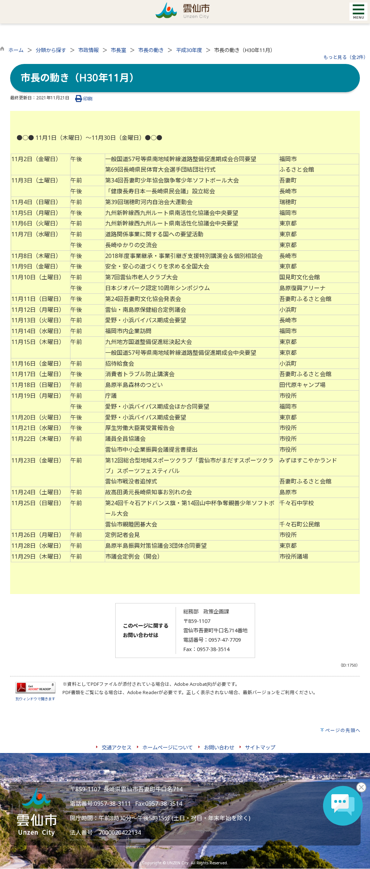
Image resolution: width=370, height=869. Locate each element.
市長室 (118, 50)
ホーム (15, 50)
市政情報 (88, 50)
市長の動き (151, 50)
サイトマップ (260, 747)
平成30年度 (189, 50)
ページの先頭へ (343, 730)
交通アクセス (117, 747)
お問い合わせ (219, 747)
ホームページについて (167, 747)
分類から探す (51, 50)
